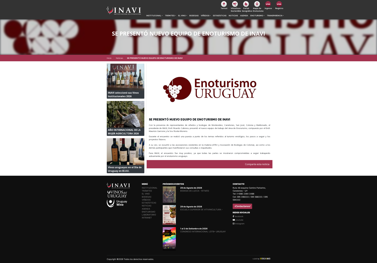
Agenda (244, 16)
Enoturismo (256, 16)
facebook (238, 216)
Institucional (153, 16)
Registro (279, 8)
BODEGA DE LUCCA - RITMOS (194, 191)
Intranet (147, 217)
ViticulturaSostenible (236, 9)
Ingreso (268, 8)
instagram (239, 223)
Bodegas (194, 16)
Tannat (224, 8)
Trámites (170, 16)
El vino (182, 16)
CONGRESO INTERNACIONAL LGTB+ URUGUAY (203, 231)
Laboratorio (149, 215)
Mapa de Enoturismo (258, 9)
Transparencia (274, 16)
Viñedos (205, 16)
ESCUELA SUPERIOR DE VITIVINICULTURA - (201, 209)
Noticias (233, 16)
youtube (239, 220)
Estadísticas (219, 16)
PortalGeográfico (247, 9)
